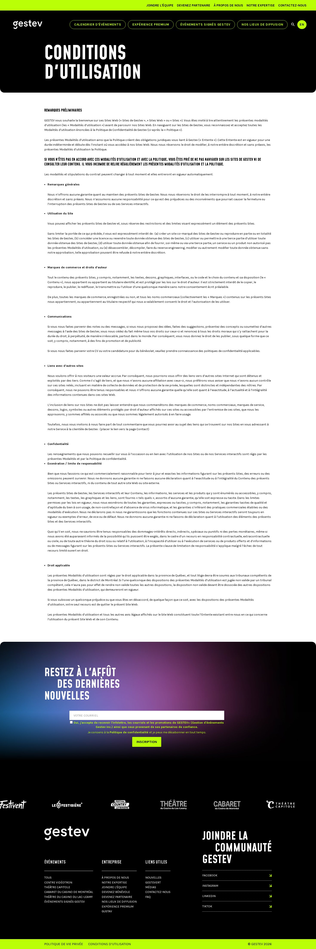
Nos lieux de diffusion (262, 24)
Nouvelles (153, 877)
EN (302, 24)
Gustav (107, 911)
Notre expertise (261, 5)
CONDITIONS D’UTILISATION (109, 944)
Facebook (209, 875)
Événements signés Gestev (205, 24)
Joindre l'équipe (159, 5)
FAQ (148, 897)
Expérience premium (150, 24)
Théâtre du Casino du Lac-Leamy (68, 897)
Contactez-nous (292, 5)
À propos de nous (228, 5)
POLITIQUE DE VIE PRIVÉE (63, 944)
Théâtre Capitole (57, 887)
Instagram (210, 886)
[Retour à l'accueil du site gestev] (27, 24)
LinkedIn (209, 896)
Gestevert (153, 882)
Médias (150, 887)
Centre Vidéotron (58, 882)
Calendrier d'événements (97, 24)
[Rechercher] (293, 24)
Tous (48, 877)
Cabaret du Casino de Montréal (68, 892)
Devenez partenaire (193, 5)
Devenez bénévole (116, 892)
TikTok (207, 906)
